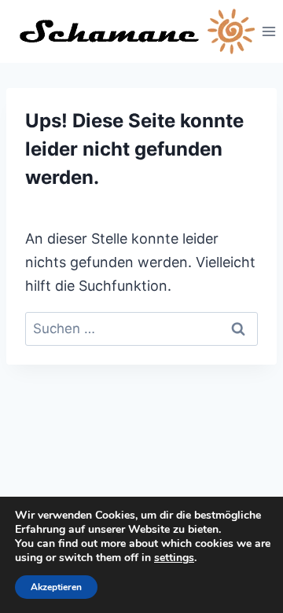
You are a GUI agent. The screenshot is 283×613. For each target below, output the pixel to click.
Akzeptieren (56, 587)
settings (174, 558)
